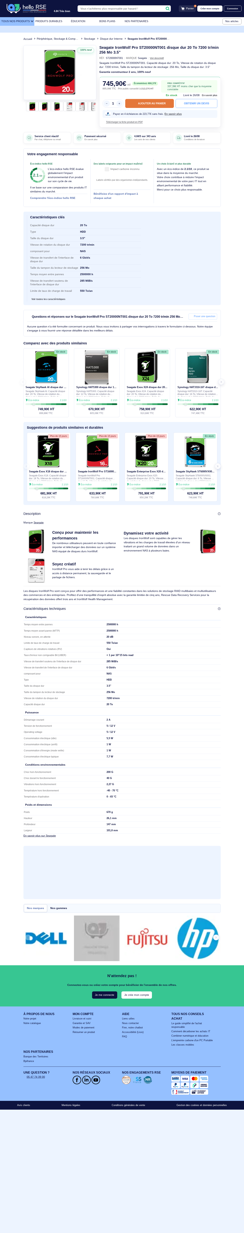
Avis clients (23, 1105)
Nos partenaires (136, 21)
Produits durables (48, 21)
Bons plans (107, 21)
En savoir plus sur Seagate (39, 835)
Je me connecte (104, 994)
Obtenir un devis (196, 103)
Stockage (89, 38)
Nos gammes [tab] (58, 908)
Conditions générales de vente (128, 1105)
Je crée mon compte (136, 994)
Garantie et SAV (82, 1023)
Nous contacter (130, 1023)
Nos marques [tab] (35, 908)
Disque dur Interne (111, 38)
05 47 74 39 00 (36, 1076)
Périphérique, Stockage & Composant (59, 38)
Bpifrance (28, 1061)
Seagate (39, 522)
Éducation (78, 21)
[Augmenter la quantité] (119, 103)
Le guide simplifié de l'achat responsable (186, 1025)
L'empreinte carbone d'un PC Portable (192, 1040)
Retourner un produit (84, 1032)
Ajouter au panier (152, 103)
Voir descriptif (157, 58)
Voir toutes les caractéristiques (48, 299)
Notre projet (29, 1018)
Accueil (27, 38)
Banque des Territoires (35, 1056)
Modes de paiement (83, 1027)
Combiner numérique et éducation (189, 1035)
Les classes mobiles (182, 1044)
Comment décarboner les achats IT (190, 1031)
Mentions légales (71, 1105)
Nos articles (231, 21)
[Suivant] (92, 72)
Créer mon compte (210, 8)
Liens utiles (128, 1018)
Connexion (232, 8)
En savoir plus (209, 95)
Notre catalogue (32, 1023)
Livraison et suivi (82, 1018)
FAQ (124, 1036)
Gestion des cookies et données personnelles (202, 1105)
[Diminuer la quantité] (107, 103)
